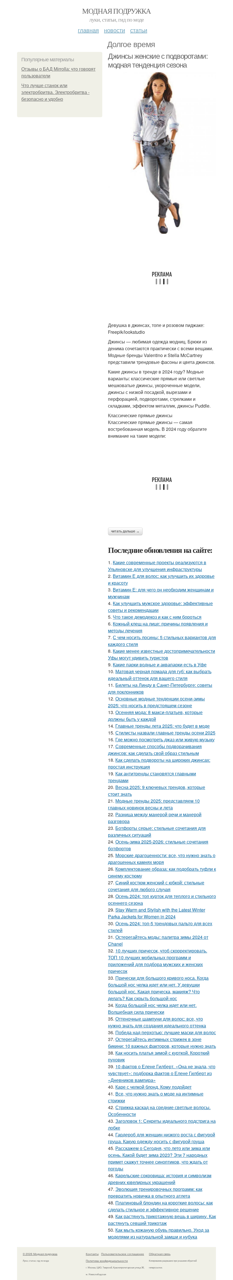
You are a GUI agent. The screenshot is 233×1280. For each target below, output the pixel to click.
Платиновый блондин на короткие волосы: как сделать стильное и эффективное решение (160, 1206)
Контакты (92, 1254)
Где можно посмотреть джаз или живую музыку (165, 739)
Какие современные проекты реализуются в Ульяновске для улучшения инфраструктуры (157, 565)
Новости (114, 30)
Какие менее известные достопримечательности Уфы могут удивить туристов (161, 654)
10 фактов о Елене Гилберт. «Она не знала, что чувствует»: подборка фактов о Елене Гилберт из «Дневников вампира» (161, 1073)
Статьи (138, 30)
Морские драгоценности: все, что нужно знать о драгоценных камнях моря (161, 858)
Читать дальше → (125, 531)
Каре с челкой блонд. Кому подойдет (153, 1087)
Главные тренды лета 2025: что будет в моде (162, 726)
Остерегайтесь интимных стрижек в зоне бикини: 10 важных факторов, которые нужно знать (162, 1042)
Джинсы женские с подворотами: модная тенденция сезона (157, 60)
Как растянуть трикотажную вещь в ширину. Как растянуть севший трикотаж (162, 1219)
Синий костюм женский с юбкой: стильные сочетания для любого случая (156, 886)
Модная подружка (116, 11)
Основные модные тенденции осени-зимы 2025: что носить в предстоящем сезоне (156, 702)
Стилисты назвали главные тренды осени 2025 (165, 732)
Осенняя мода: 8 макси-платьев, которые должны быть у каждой (155, 715)
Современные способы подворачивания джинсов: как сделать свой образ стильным (155, 749)
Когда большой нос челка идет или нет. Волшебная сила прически (152, 1008)
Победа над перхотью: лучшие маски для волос (165, 1032)
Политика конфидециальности (107, 1261)
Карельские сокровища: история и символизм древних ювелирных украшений (159, 1178)
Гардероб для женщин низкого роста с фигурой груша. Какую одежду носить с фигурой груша (161, 1138)
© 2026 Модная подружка (40, 1254)
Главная (88, 30)
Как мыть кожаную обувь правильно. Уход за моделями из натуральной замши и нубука (158, 1233)
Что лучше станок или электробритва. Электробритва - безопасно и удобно (55, 92)
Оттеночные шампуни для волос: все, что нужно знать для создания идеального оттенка (157, 1022)
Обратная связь (159, 1254)
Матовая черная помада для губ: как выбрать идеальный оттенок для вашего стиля (159, 674)
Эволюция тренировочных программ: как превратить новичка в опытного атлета (155, 1192)
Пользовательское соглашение (122, 1254)
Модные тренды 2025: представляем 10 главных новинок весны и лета (154, 804)
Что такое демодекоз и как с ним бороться (157, 617)
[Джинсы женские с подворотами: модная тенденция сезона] (162, 153)
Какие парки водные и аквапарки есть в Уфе (160, 664)
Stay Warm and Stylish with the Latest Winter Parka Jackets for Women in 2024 (156, 913)
